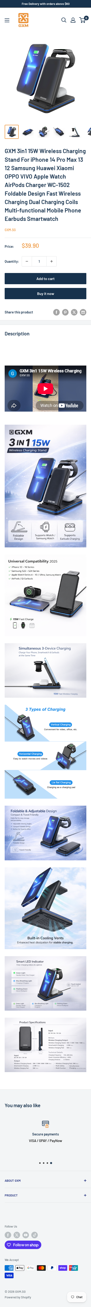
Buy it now (45, 293)
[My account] (73, 20)
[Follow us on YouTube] (25, 1235)
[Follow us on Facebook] (8, 1235)
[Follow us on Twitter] (17, 1235)
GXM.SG (10, 230)
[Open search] (63, 20)
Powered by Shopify (18, 1297)
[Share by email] (83, 312)
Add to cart (45, 278)
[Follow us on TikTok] (34, 1235)
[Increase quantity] (51, 261)
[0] (82, 20)
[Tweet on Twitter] (74, 312)
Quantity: (12, 261)
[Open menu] (7, 20)
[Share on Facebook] (56, 312)
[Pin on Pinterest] (65, 312)
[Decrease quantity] (27, 261)
